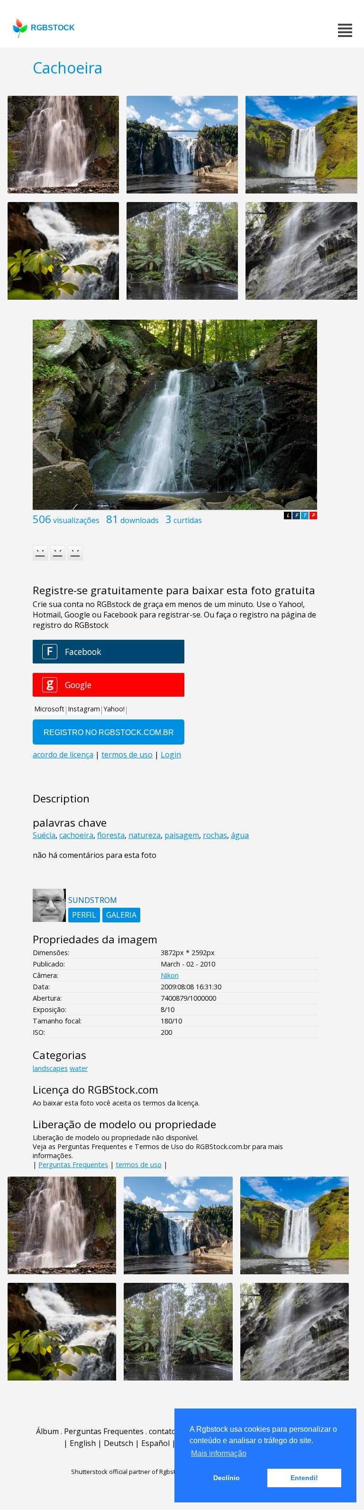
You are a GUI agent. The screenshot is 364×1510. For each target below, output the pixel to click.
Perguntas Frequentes (73, 1164)
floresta (111, 835)
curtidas (187, 520)
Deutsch (118, 1443)
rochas (215, 835)
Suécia (44, 835)
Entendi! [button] (304, 1478)
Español (155, 1443)
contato (162, 1431)
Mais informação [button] (218, 1453)
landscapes (50, 1068)
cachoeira (76, 835)
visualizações (76, 520)
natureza (144, 835)
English (83, 1443)
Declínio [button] (226, 1478)
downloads (139, 520)
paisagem (181, 835)
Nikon (170, 975)
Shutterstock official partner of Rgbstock (128, 1471)
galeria (121, 915)
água (240, 835)
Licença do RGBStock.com (95, 1089)
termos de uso (139, 1164)
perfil (84, 915)
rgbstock (53, 28)
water (79, 1068)
